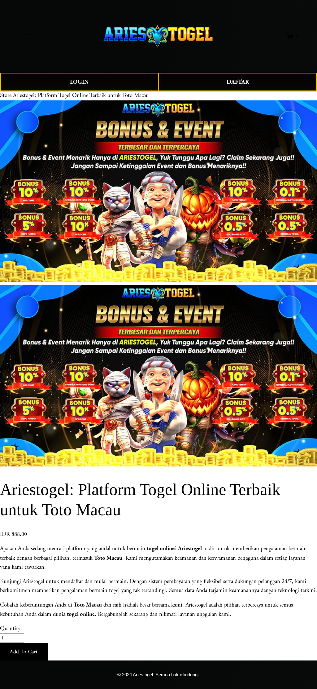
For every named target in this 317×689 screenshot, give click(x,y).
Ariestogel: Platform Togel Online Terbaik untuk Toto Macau (81, 95)
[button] (24, 652)
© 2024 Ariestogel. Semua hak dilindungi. (158, 674)
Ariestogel (33, 581)
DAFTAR (238, 82)
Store (5, 95)
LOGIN (79, 82)
